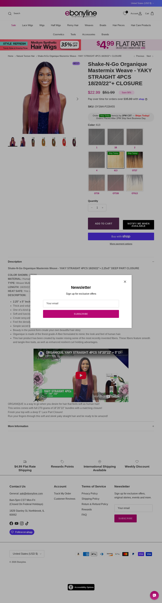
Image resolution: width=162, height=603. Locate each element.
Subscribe (81, 314)
